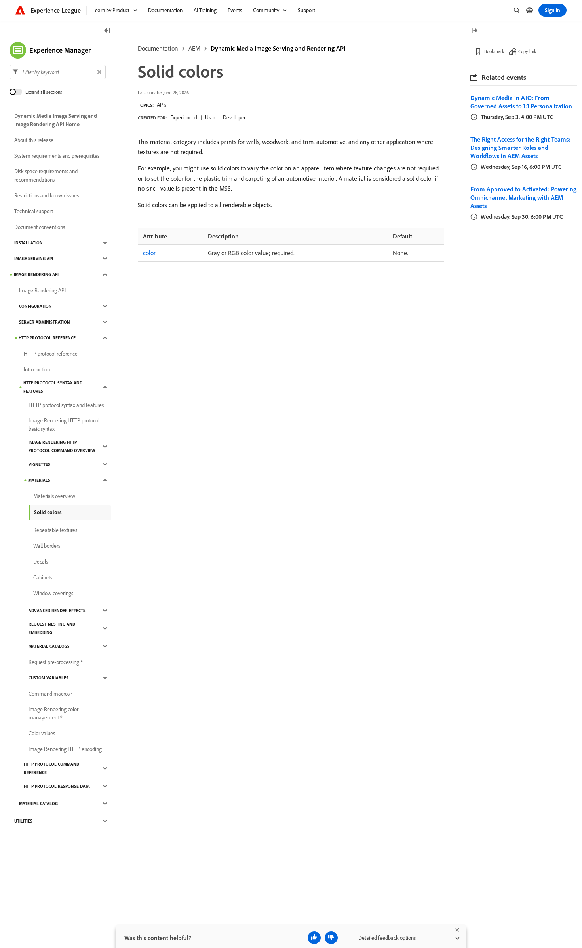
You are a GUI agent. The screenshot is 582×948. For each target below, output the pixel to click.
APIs (161, 104)
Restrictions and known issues (46, 195)
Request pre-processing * (55, 662)
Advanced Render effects (57, 610)
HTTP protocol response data (57, 786)
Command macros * (51, 693)
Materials (39, 480)
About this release (33, 140)
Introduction (37, 369)
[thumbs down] (331, 937)
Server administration (44, 322)
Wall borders (46, 545)
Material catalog (38, 803)
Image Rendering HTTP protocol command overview (62, 446)
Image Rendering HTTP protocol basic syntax (64, 424)
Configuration (35, 306)
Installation (28, 243)
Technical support (33, 211)
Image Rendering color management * (53, 713)
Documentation (158, 48)
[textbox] (58, 72)
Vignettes (39, 464)
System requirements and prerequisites (56, 155)
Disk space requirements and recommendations (46, 175)
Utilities (23, 821)
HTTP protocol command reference (51, 768)
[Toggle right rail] (474, 31)
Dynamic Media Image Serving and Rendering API (278, 48)
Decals (40, 561)
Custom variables (48, 678)
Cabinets (42, 577)
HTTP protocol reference (47, 338)
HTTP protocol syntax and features (52, 387)
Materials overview (54, 496)
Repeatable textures (55, 530)
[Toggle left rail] (107, 31)
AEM (194, 48)
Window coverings (53, 593)
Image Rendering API (36, 274)
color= (151, 253)
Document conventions (39, 227)
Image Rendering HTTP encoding (65, 749)
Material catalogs (49, 646)
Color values (42, 733)
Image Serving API (33, 258)
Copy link (527, 51)
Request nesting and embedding (52, 628)
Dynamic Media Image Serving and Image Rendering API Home (55, 120)
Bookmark (494, 51)
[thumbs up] (314, 937)
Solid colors (48, 512)
